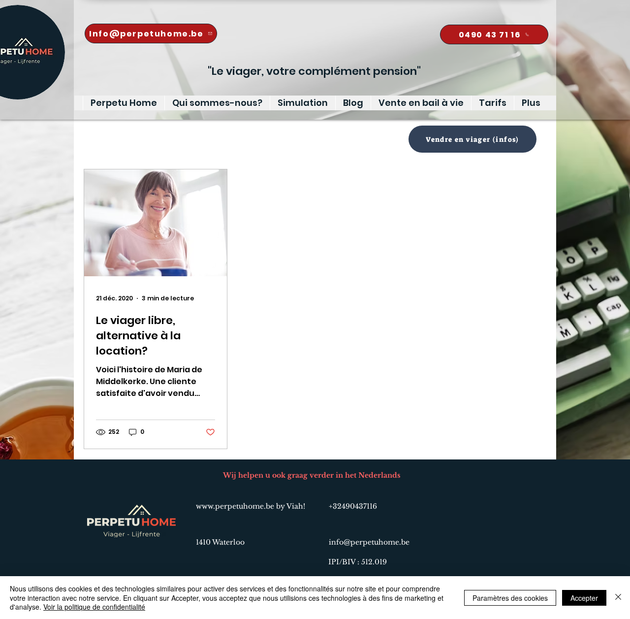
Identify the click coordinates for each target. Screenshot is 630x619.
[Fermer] (618, 597)
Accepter (584, 598)
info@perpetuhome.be (369, 542)
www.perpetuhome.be (235, 506)
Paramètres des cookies (510, 598)
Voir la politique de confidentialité (94, 607)
